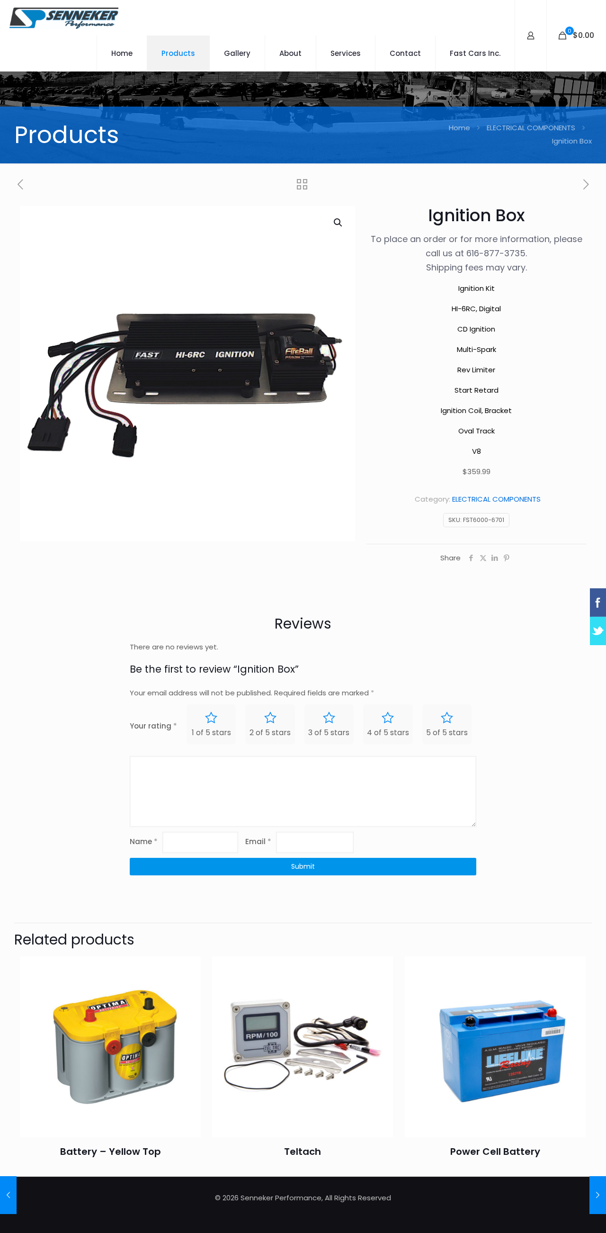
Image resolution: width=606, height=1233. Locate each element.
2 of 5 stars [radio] (270, 732)
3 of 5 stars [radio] (328, 732)
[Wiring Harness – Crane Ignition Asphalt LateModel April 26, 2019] (597, 1195)
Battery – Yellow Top (110, 1151)
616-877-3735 (496, 253)
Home (459, 128)
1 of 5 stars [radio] (211, 732)
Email (258, 841)
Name (144, 841)
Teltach (302, 1151)
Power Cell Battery (495, 1151)
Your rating (153, 726)
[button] (338, 222)
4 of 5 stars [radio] (388, 732)
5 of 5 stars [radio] (447, 732)
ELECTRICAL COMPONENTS (531, 128)
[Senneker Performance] (63, 18)
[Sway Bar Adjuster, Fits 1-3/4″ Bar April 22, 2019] (8, 1195)
